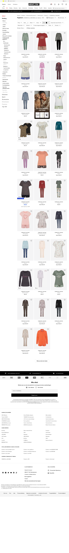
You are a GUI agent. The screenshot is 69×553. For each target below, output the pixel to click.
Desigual (47, 430)
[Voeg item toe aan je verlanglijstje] (31, 33)
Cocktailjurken (48, 417)
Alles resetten (31, 28)
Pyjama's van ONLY (27, 453)
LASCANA (4, 434)
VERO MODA (26, 436)
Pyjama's (46, 15)
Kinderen (15, 4)
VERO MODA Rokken (6, 418)
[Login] (55, 4)
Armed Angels (48, 434)
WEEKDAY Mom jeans (6, 424)
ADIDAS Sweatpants (28, 424)
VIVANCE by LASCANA (54, 15)
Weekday (48, 436)
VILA (24, 432)
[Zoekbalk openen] (53, 8)
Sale (25, 22)
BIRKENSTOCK (5, 442)
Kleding (23, 15)
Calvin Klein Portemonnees (51, 420)
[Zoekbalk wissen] (66, 8)
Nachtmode (40, 15)
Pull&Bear (26, 440)
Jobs (14, 493)
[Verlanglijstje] (62, 4)
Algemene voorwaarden (31, 493)
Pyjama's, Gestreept (50, 459)
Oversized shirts (49, 422)
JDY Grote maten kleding (29, 418)
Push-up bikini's (27, 420)
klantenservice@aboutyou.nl (34, 401)
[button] (51, 18)
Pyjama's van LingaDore (28, 449)
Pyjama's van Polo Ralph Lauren (8, 449)
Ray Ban (3, 430)
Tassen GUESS (5, 417)
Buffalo (25, 438)
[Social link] (3, 472)
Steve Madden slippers (28, 415)
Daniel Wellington (5, 432)
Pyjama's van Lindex (6, 453)
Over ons (5, 493)
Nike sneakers (48, 415)
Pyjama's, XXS (26, 459)
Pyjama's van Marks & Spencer (30, 451)
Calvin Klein (48, 432)
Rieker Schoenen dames (50, 424)
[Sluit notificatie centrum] (58, 4)
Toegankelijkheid (52, 493)
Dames (4, 4)
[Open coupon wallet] (51, 4)
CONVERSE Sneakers (6, 420)
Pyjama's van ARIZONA (50, 451)
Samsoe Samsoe (49, 440)
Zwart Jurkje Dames (28, 422)
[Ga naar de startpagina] (9, 467)
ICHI (2, 438)
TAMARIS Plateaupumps (29, 417)
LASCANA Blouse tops (6, 422)
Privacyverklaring (20, 493)
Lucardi (3, 440)
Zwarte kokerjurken (50, 418)
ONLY (47, 438)
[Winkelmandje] (66, 4)
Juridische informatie (42, 493)
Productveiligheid (61, 493)
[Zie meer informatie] (25, 58)
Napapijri (25, 434)
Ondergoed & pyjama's (31, 15)
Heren (9, 4)
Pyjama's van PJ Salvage (7, 451)
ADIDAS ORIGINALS (28, 442)
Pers (10, 493)
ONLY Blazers (4, 415)
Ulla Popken (4, 436)
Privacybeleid (25, 400)
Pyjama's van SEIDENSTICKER (52, 449)
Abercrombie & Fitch (28, 430)
